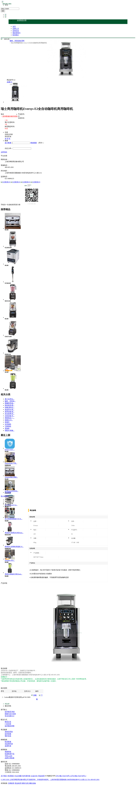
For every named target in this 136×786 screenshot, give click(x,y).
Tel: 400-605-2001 (93, 779)
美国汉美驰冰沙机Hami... (13, 574)
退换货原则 (9, 732)
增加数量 (33, 143)
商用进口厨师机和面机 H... (14, 546)
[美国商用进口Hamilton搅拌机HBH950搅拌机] (13, 246)
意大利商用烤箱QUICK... (13, 519)
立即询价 (4, 152)
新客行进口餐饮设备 (29, 783)
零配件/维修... (9, 430)
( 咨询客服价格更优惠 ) (10, 116)
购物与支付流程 (10, 714)
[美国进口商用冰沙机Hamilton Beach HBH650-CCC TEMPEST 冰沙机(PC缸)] (13, 299)
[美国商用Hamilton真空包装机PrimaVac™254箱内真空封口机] (13, 264)
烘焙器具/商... (9, 405)
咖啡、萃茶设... (10, 401)
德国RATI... (9, 420)
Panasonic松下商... (11, 463)
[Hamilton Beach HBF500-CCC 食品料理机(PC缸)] (13, 371)
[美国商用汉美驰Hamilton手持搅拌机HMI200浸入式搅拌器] (13, 282)
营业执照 (41, 776)
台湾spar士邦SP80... (11, 491)
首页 (14, 26)
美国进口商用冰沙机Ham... (14, 533)
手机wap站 (8, 756)
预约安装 (8, 736)
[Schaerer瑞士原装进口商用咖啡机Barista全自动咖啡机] (13, 228)
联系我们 (16, 35)
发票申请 (8, 746)
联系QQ (8, 182)
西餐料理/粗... (9, 403)
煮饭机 (7, 428)
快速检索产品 (9, 754)
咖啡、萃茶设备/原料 (17, 41)
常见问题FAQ (9, 716)
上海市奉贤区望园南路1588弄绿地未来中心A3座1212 (69, 779)
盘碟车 (7, 422)
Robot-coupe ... (10, 449)
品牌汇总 (16, 28)
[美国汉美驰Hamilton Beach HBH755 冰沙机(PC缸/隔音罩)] (13, 335)
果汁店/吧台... (9, 399)
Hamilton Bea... (10, 560)
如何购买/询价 (10, 712)
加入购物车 (5, 496)
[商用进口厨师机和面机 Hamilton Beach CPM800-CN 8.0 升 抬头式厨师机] (13, 353)
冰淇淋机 (8, 424)
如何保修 (8, 734)
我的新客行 (17, 33)
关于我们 (4, 776)
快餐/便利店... (9, 407)
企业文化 (34, 776)
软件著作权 (26, 776)
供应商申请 (9, 744)
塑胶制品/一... (9, 418)
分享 (11, 84)
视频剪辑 (8, 752)
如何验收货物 (9, 726)
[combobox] (10, 9)
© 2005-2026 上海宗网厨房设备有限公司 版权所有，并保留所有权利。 (25, 779)
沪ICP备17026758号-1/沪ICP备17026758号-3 (71, 776)
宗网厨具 (11, 783)
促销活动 (16, 31)
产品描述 (8, 492)
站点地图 (18, 776)
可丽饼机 (8, 426)
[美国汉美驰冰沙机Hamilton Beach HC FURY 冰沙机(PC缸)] (13, 388)
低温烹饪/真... (9, 409)
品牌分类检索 (9, 758)
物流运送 (8, 722)
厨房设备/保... (9, 411)
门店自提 (8, 724)
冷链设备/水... (9, 416)
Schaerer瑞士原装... (11, 477)
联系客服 (8, 742)
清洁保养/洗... (9, 414)
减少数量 (8, 143)
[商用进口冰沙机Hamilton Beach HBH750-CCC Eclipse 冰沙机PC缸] (13, 317)
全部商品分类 (21, 20)
